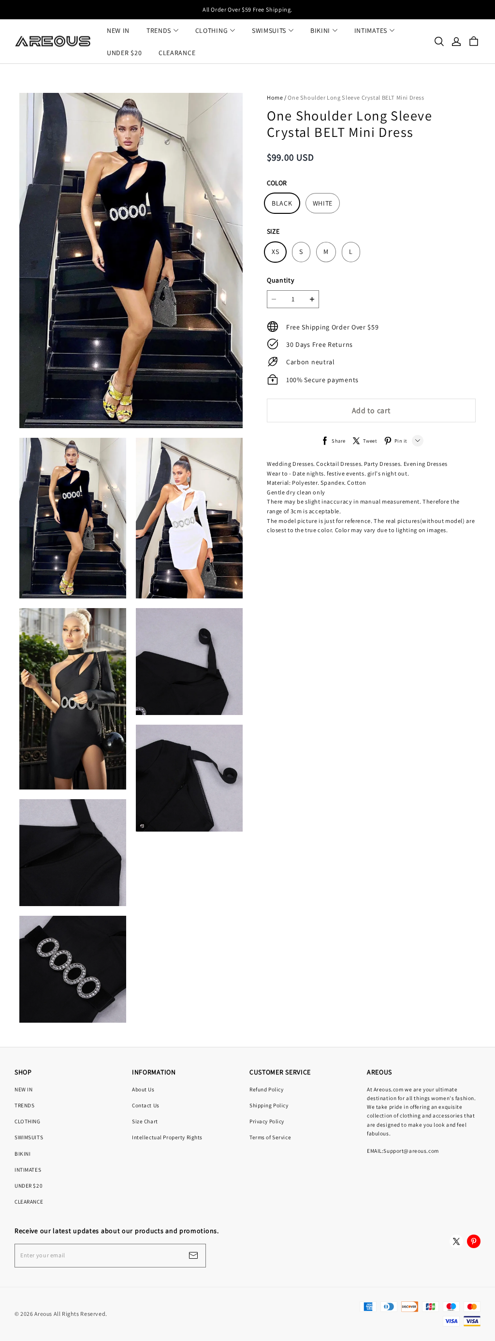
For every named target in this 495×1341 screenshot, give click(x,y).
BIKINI (320, 30)
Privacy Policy (266, 1121)
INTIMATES (370, 30)
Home (275, 97)
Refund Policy (266, 1089)
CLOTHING (211, 30)
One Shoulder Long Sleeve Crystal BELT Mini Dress (356, 97)
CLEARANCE (177, 52)
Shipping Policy (269, 1105)
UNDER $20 (124, 52)
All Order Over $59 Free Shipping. (247, 9)
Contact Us (146, 1105)
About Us (143, 1089)
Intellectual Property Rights (167, 1137)
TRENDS (158, 30)
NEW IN (118, 30)
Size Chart (145, 1121)
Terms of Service (270, 1137)
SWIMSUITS (269, 30)
